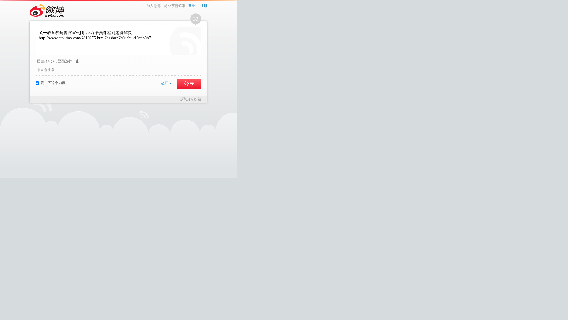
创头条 (49, 70)
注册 (203, 6)
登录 (191, 6)
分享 (189, 84)
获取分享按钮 (190, 99)
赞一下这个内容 (53, 83)
